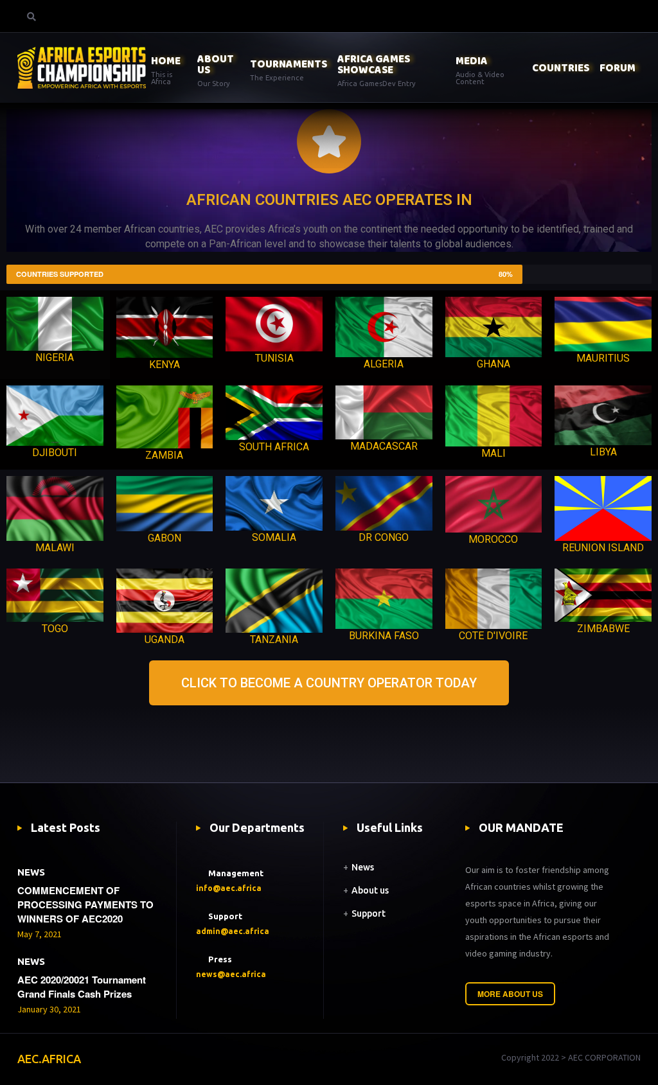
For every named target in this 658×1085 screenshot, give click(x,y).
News (362, 867)
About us (370, 890)
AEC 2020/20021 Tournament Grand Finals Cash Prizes (81, 987)
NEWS (31, 872)
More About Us (510, 994)
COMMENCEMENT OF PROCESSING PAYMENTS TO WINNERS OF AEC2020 (85, 904)
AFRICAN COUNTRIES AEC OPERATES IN (329, 200)
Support (368, 913)
